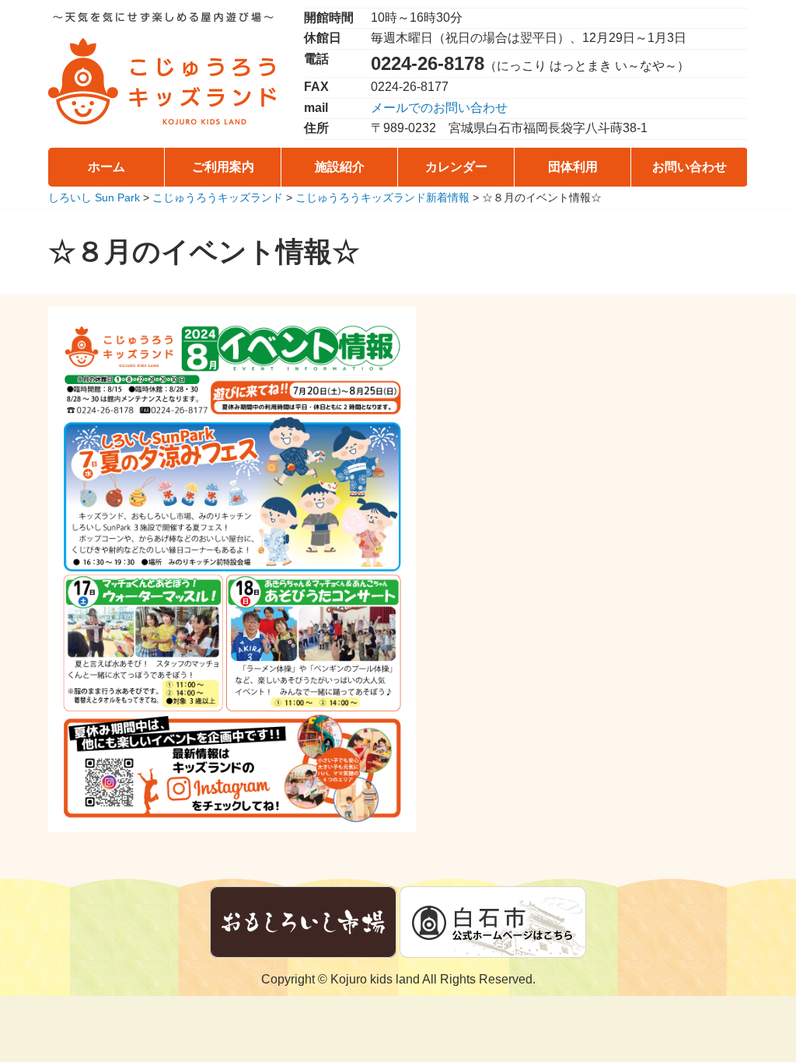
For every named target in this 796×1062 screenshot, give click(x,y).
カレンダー (456, 166)
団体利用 (573, 166)
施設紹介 (340, 166)
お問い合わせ (689, 166)
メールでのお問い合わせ (439, 107)
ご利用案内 (223, 166)
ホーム (106, 166)
